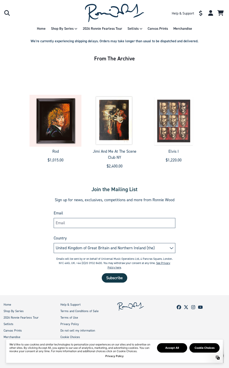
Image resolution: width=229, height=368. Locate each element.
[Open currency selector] (201, 13)
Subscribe (114, 278)
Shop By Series (14, 311)
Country (60, 238)
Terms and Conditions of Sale (79, 311)
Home (7, 304)
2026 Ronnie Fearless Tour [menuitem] (102, 28)
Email (58, 213)
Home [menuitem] (41, 28)
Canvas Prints (13, 330)
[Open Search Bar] (7, 13)
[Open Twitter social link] (186, 307)
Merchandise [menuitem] (182, 28)
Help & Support (70, 304)
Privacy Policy (69, 324)
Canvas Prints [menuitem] (158, 28)
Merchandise (12, 337)
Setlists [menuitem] (133, 28)
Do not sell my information (77, 330)
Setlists (8, 324)
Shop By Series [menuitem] (62, 28)
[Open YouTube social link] (200, 307)
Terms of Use (69, 317)
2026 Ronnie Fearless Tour (21, 317)
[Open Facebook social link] (179, 307)
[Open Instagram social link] (193, 307)
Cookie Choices (70, 337)
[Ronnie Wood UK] (114, 13)
